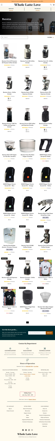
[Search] (51, 5)
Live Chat (36, 366)
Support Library (27, 374)
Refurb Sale (38, 8)
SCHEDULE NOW (12, 233)
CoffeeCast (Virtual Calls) (45, 421)
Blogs (27, 415)
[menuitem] (10, 408)
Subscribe (45, 426)
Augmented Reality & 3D (27, 419)
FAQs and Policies (45, 417)
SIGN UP (49, 333)
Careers (45, 413)
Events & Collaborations (44, 415)
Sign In (10, 408)
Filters (49, 37)
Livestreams (44, 424)
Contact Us (44, 410)
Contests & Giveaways (27, 421)
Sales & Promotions (27, 408)
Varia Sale (11, 8)
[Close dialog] (21, 206)
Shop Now (11, 10)
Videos (27, 417)
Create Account (10, 410)
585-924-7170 (29, 366)
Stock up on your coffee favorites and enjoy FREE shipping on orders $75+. (27, 1)
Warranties (27, 410)
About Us (45, 408)
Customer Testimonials (45, 419)
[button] (1, 5)
